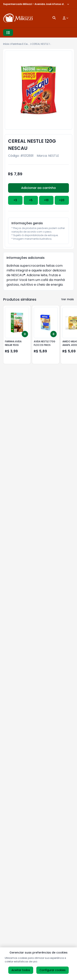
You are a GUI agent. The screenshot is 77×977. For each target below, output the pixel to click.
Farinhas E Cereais (22, 44)
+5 (31, 200)
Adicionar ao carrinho (38, 188)
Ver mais (67, 299)
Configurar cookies (52, 970)
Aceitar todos (20, 970)
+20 (61, 200)
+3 (15, 200)
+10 (46, 200)
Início (6, 44)
